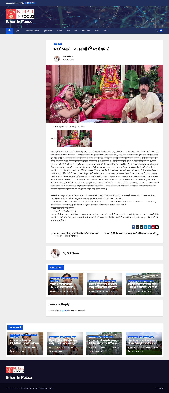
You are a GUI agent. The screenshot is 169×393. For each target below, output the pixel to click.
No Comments (19, 351)
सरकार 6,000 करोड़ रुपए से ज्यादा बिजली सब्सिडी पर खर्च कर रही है (130, 234)
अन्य (105, 31)
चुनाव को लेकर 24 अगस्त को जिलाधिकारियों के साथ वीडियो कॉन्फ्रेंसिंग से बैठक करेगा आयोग (76, 234)
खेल (76, 31)
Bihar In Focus (19, 21)
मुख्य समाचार (48, 31)
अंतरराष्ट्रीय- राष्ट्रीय (32, 31)
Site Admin (159, 388)
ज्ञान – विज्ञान (86, 31)
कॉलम (97, 31)
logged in (64, 310)
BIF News (69, 56)
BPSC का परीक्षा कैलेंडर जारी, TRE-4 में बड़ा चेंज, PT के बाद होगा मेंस (143, 287)
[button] (157, 30)
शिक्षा (57, 281)
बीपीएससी (68, 278)
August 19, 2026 (19, 347)
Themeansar (48, 388)
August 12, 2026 (137, 347)
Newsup (39, 388)
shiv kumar (71, 291)
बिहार (60, 44)
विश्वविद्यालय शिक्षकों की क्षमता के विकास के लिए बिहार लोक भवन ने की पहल (143, 343)
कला (68, 31)
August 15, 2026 (58, 347)
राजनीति (59, 31)
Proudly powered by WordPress (17, 388)
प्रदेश (18, 31)
